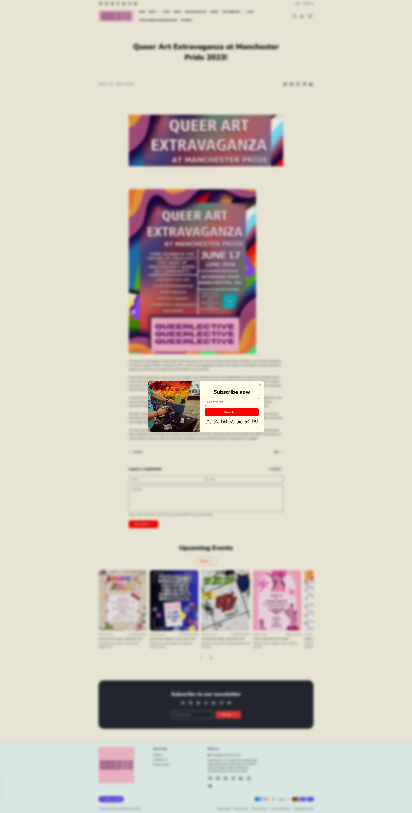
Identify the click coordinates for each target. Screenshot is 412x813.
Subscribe (229, 412)
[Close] (260, 385)
